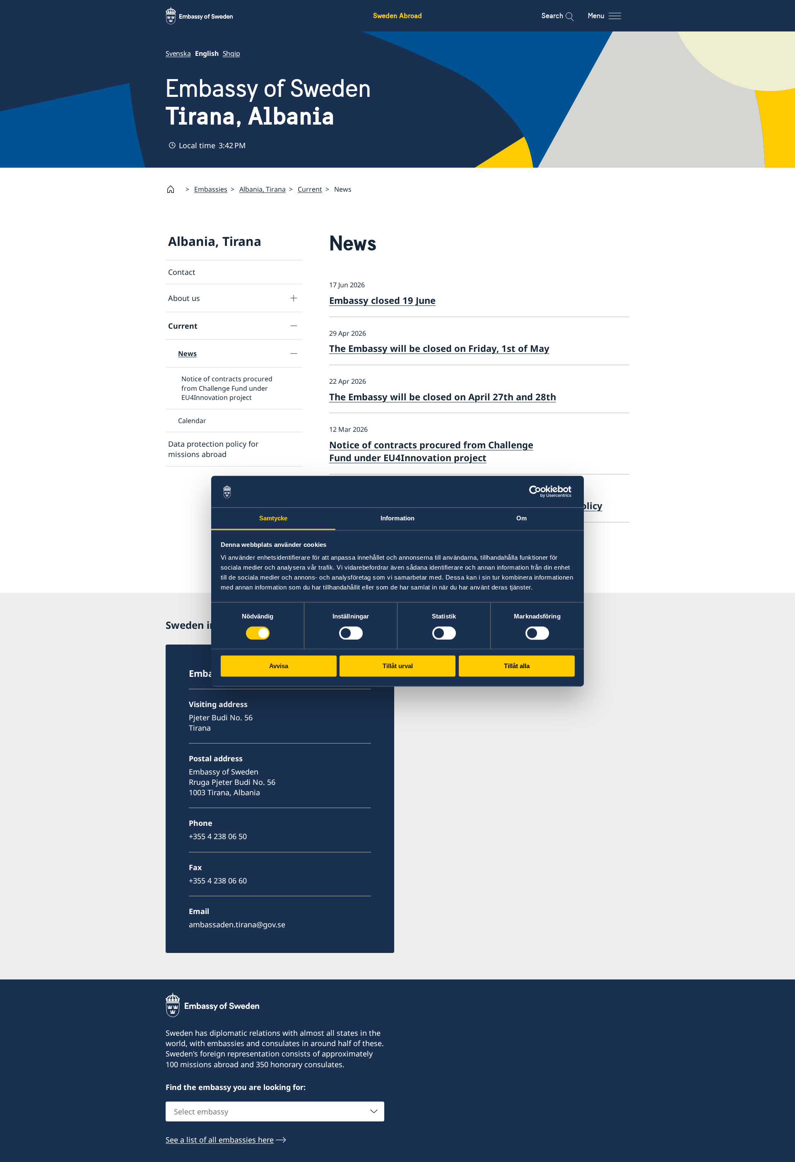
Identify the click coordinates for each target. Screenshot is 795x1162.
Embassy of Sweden (268, 102)
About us (184, 298)
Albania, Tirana (262, 189)
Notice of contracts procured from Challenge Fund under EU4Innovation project (226, 388)
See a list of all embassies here (220, 1140)
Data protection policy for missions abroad (213, 449)
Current (310, 189)
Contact (181, 272)
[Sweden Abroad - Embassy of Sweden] (207, 15)
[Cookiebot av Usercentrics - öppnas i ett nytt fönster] (538, 491)
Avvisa (278, 666)
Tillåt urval (398, 666)
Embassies (210, 189)
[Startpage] (174, 189)
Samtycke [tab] (273, 518)
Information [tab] (397, 518)
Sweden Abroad (397, 15)
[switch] (351, 633)
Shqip (231, 53)
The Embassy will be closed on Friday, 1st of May (439, 348)
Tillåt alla (517, 666)
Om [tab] (521, 518)
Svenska (178, 53)
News (187, 353)
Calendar (192, 420)
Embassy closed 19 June (382, 300)
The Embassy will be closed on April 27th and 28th (442, 396)
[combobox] (275, 1111)
